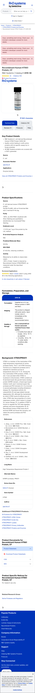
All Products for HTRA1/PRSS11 (12, 514)
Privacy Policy (22, 683)
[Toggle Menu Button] (3, 4)
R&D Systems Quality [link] (8, 643)
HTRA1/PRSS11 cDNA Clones (11, 517)
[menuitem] (2, 25)
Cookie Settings (17, 690)
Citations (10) (17, 76)
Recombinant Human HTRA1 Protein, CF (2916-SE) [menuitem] (17, 29)
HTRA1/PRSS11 (17, 25)
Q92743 (5, 165)
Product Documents (9, 78)
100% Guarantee (27, 118)
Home (2, 25)
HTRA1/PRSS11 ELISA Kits (10, 520)
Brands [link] (3, 637)
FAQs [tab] (29, 128)
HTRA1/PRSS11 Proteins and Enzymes (13, 27)
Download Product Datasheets (15, 554)
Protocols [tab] (19, 128)
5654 (4, 488)
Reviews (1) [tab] (7, 128)
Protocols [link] (4, 657)
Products (8, 25)
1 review (16, 274)
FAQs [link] (3, 651)
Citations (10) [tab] (25, 123)
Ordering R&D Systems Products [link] (11, 654)
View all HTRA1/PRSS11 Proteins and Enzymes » (17, 176)
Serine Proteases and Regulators (12, 598)
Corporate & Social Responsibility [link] (12, 640)
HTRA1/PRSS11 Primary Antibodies (13, 525)
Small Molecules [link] (6, 628)
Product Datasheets (10, 548)
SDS (5, 564)
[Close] (32, 38)
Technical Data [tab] (9, 123)
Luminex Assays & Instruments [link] (11, 623)
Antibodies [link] (4, 617)
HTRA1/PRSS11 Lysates (9, 522)
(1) (10, 76)
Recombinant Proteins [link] (8, 626)
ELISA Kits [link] (4, 620)
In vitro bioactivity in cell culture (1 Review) (15, 279)
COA (5, 559)
